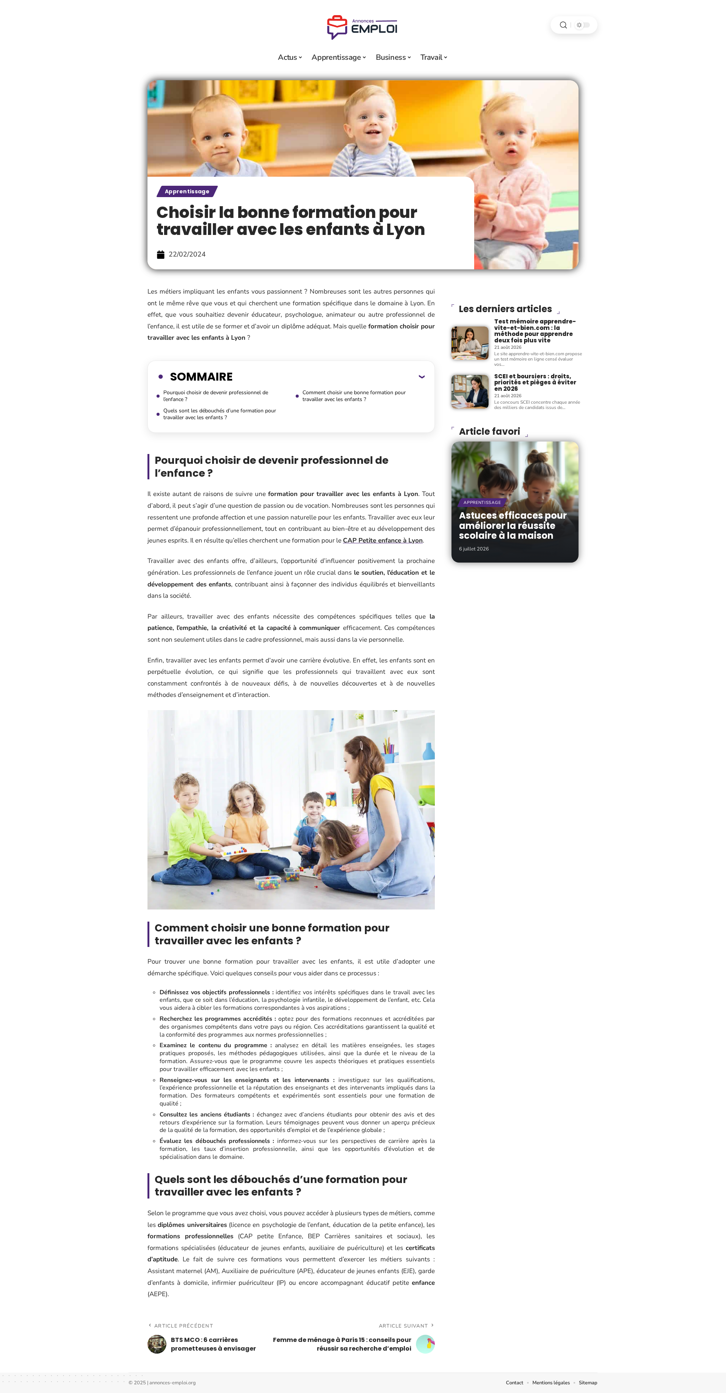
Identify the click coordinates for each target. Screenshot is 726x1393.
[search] (563, 25)
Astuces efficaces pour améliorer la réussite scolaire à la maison (513, 525)
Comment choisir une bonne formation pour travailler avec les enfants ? (354, 396)
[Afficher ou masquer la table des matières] (329, 376)
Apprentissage (187, 191)
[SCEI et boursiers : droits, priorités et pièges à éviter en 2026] (470, 391)
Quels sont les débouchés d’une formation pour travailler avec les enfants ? (219, 414)
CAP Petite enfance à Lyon (383, 540)
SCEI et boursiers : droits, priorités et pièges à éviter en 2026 (535, 382)
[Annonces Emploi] (363, 25)
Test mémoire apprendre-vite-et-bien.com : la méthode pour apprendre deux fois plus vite (535, 330)
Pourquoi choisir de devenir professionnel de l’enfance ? (215, 396)
